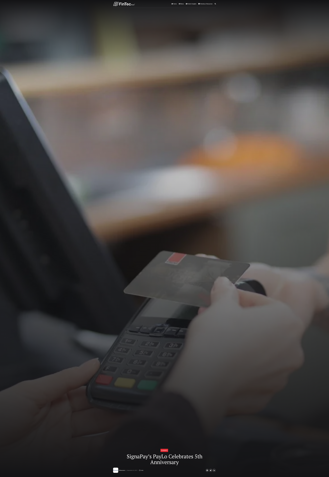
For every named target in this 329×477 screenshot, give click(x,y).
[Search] (215, 4)
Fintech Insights (191, 4)
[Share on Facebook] (207, 470)
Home (175, 4)
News (182, 4)
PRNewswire (122, 470)
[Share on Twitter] (210, 470)
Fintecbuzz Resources (206, 4)
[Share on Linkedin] (214, 470)
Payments (164, 450)
